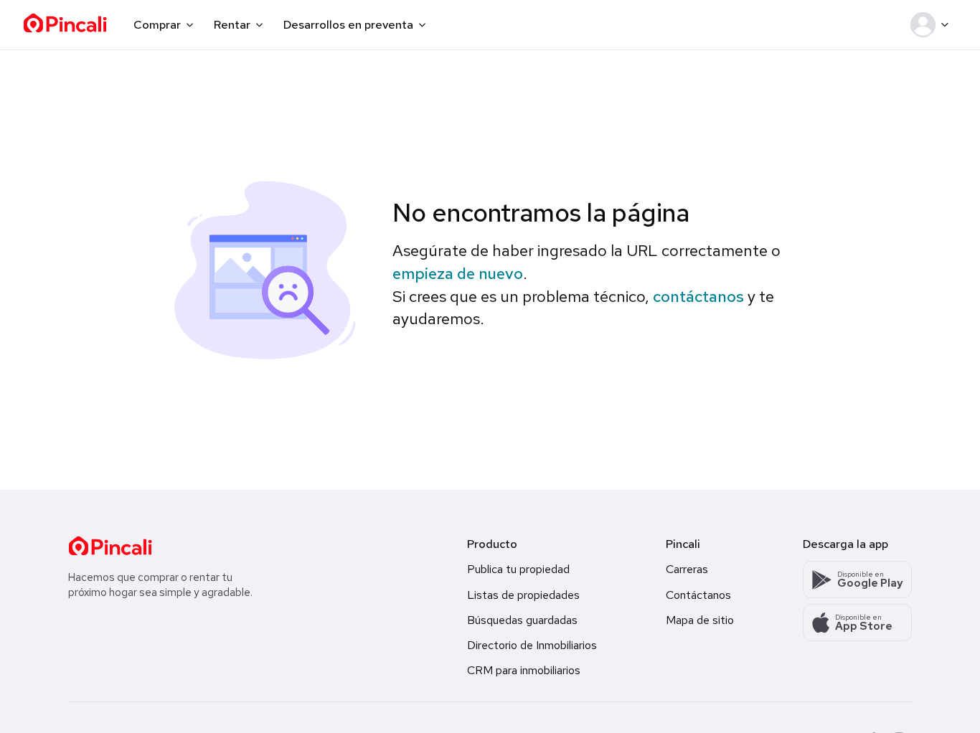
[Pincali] (110, 546)
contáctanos (698, 296)
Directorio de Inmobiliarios (532, 645)
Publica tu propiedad (518, 569)
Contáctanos (698, 594)
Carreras (687, 569)
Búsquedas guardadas (522, 620)
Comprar (157, 24)
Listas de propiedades (523, 594)
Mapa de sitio (700, 620)
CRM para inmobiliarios (523, 670)
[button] (932, 25)
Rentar (232, 24)
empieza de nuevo (457, 273)
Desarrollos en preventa (348, 24)
